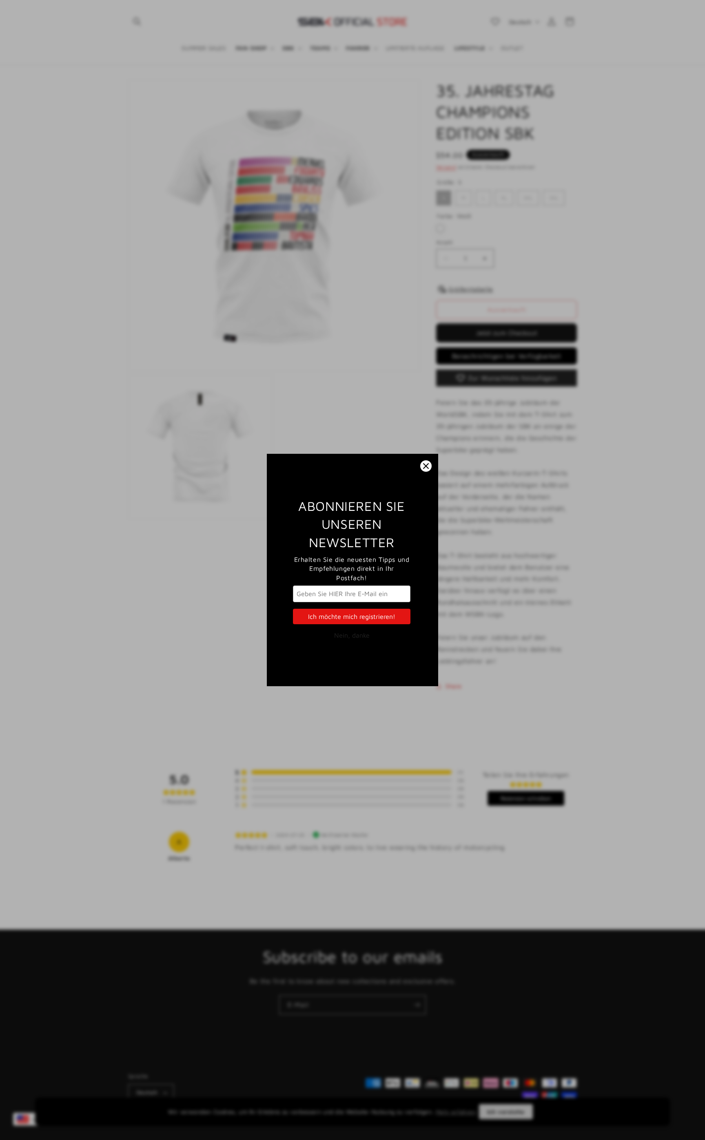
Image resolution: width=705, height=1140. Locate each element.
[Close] (426, 466)
